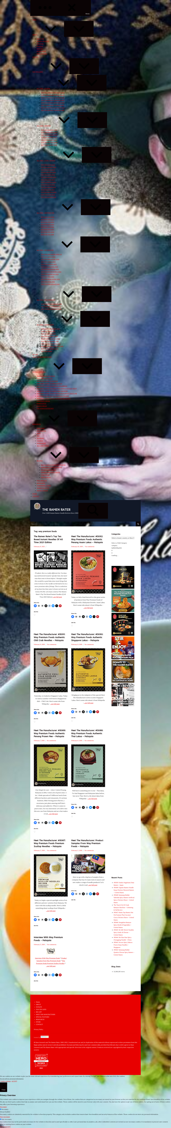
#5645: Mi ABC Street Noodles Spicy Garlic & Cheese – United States (124, 932)
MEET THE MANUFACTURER (42, 357)
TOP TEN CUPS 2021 (48, 190)
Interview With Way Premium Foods (47, 958)
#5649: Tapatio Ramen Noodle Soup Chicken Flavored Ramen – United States (124, 890)
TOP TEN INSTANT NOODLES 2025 (52, 95)
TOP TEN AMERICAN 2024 (50, 274)
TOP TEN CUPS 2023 (48, 180)
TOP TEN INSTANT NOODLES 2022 (52, 103)
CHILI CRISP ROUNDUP (44, 378)
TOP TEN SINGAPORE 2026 (50, 259)
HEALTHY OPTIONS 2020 (49, 336)
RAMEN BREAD (42, 406)
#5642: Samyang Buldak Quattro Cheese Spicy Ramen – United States (124, 952)
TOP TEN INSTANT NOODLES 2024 (52, 98)
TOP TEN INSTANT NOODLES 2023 (52, 100)
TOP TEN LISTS (37, 72)
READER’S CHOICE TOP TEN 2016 (52, 346)
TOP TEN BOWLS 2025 (48, 167)
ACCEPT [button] (14, 1081)
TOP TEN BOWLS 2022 (48, 182)
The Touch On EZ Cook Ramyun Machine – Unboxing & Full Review (123, 907)
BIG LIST (35, 354)
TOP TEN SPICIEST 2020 (49, 142)
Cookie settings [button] (5, 1081)
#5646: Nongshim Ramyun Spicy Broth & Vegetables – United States (122, 925)
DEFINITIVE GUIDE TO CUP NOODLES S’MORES (53, 396)
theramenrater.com (41, 1061)
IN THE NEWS (41, 51)
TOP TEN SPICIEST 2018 (49, 145)
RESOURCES (36, 424)
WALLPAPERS (41, 443)
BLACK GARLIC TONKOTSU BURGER (53, 465)
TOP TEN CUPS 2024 (48, 175)
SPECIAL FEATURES (39, 372)
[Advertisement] (123, 733)
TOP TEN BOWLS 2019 (48, 197)
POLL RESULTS (42, 480)
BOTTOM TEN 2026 (47, 217)
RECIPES (39, 461)
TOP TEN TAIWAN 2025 (49, 264)
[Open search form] (93, 511)
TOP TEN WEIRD (46, 351)
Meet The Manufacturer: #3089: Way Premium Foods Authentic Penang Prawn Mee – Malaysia (50, 733)
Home (34, 20)
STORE (34, 494)
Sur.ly (44, 1065)
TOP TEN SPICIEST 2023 (49, 135)
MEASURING (41, 483)
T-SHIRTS (40, 441)
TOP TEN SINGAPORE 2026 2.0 (51, 254)
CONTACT (35, 496)
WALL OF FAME (42, 54)
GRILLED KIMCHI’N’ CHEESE (50, 472)
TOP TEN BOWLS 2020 (48, 192)
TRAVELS (40, 46)
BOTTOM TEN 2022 (47, 227)
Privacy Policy (38, 1029)
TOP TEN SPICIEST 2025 (49, 130)
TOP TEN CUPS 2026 (48, 165)
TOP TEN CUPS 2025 (48, 170)
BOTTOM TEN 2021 (47, 229)
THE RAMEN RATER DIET (45, 408)
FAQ (38, 436)
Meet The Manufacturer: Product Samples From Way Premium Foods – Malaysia (87, 843)
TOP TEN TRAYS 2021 (48, 331)
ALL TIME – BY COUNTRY (45, 250)
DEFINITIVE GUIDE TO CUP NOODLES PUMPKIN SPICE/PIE (57, 393)
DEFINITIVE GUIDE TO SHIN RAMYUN (49, 383)
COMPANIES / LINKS (44, 485)
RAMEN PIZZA (41, 403)
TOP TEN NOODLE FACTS (49, 349)
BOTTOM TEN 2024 (47, 222)
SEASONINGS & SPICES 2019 (50, 339)
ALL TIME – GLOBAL (43, 88)
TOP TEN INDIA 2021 (48, 282)
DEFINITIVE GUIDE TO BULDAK (47, 381)
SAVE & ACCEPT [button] (5, 1127)
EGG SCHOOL (41, 431)
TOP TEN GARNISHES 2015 (50, 341)
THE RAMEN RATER (56, 509)
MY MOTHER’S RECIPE (48, 470)
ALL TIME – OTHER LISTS (45, 325)
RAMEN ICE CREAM (43, 401)
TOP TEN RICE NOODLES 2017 (51, 306)
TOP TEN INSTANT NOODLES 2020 (53, 108)
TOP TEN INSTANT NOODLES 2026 (52, 93)
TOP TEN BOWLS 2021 (48, 187)
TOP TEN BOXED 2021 (48, 334)
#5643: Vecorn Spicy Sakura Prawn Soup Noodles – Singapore (123, 944)
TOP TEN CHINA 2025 (48, 262)
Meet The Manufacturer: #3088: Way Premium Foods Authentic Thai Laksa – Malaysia (87, 733)
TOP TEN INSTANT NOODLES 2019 (52, 110)
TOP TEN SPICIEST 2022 (49, 137)
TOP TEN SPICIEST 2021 (49, 140)
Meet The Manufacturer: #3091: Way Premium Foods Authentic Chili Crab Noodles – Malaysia (49, 637)
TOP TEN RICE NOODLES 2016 (51, 309)
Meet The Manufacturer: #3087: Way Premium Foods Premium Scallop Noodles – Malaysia (50, 843)
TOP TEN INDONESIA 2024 (50, 269)
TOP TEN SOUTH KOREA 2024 (51, 272)
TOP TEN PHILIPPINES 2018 (50, 284)
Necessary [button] (3, 1107)
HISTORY (40, 49)
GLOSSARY (40, 438)
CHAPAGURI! (45, 475)
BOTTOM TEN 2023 (47, 224)
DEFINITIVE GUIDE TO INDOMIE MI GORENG (52, 386)
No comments (89, 546)
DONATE (35, 57)
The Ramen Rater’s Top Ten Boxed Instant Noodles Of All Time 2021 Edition (48, 539)
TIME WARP (41, 428)
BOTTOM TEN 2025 (47, 219)
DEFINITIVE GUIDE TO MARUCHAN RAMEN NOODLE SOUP (57, 388)
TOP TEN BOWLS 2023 (48, 177)
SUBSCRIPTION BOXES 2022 (50, 329)
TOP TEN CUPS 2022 (48, 185)
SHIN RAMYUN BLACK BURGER (51, 467)
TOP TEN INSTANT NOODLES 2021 (52, 105)
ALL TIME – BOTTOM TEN (45, 213)
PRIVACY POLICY (42, 490)
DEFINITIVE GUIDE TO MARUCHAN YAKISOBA (52, 391)
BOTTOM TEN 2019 (47, 234)
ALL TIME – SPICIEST (44, 126)
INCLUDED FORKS (43, 446)
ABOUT (34, 35)
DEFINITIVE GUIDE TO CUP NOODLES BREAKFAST (54, 398)
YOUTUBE (40, 44)
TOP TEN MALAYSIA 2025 (49, 267)
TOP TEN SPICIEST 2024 (49, 132)
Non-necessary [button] (5, 1117)
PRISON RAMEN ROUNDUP (46, 376)
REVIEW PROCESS (43, 41)
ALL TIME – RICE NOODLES (46, 300)
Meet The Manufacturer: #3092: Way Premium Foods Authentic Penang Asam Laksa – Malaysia (87, 539)
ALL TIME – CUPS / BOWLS (46, 160)
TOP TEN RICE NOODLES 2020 (51, 304)
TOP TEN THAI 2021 (47, 277)
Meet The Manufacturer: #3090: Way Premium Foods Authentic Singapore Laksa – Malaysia (87, 637)
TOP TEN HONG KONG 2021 (50, 279)
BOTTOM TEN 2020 (47, 232)
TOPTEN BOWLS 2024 (48, 172)
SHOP (39, 433)
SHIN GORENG (46, 477)
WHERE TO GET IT (43, 488)
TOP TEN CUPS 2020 (48, 195)
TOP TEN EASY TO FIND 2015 (50, 344)
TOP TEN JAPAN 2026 (48, 257)
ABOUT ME (40, 39)
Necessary (5, 1109)
